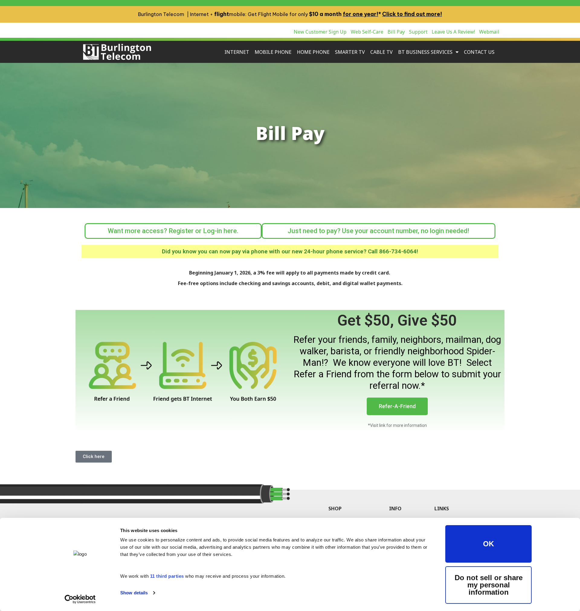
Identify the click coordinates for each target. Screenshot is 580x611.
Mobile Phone (273, 52)
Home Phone (313, 52)
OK (488, 544)
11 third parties (167, 576)
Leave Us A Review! (453, 32)
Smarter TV (350, 52)
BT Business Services (425, 52)
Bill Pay (396, 32)
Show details (134, 592)
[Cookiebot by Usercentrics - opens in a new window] (80, 599)
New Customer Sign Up (320, 32)
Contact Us (479, 52)
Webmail (489, 32)
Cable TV (381, 52)
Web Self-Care (367, 32)
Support (418, 32)
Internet (236, 52)
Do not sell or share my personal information (489, 585)
